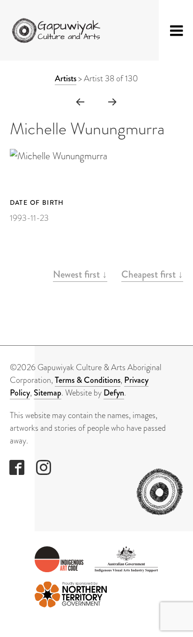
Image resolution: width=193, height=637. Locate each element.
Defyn (114, 393)
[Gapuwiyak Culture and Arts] (58, 30)
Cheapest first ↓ (152, 274)
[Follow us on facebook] (17, 467)
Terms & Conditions (87, 380)
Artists (65, 78)
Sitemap (47, 393)
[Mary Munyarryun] (113, 101)
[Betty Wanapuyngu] (79, 101)
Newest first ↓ (80, 274)
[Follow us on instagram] (43, 467)
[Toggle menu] (176, 30)
